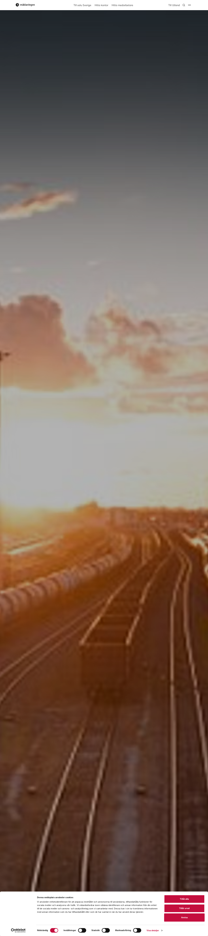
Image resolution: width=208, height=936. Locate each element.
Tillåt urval (184, 908)
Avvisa (184, 917)
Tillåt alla (184, 899)
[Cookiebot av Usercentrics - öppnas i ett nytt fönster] (18, 930)
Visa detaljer (153, 930)
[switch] (82, 930)
